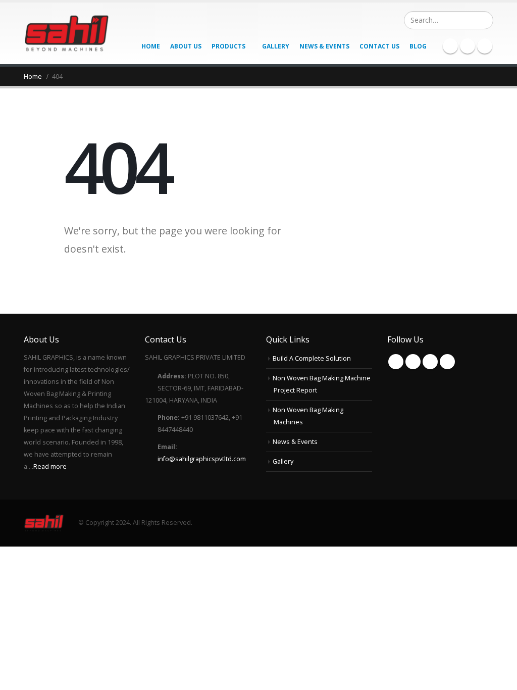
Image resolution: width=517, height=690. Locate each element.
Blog (418, 46)
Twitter (413, 361)
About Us (185, 46)
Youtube (430, 361)
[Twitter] (467, 46)
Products (228, 46)
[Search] (484, 20)
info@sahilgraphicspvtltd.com (202, 459)
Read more (50, 466)
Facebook (395, 361)
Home (150, 46)
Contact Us (379, 46)
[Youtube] (484, 46)
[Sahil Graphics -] (67, 33)
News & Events (324, 46)
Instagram (447, 361)
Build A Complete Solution (312, 358)
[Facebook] (450, 46)
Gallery (275, 46)
